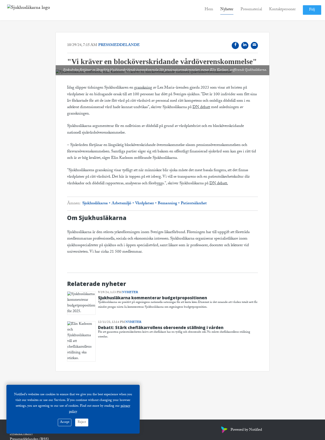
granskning (143, 88)
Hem (209, 9)
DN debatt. (218, 183)
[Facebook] (235, 45)
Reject (82, 422)
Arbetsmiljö (121, 203)
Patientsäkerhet (193, 203)
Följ (312, 10)
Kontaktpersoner (282, 9)
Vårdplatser (144, 203)
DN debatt (201, 107)
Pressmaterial (251, 9)
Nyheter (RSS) (21, 434)
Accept (64, 422)
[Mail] (254, 45)
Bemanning (167, 203)
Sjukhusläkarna (95, 203)
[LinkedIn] (244, 45)
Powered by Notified (246, 430)
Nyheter (226, 9)
